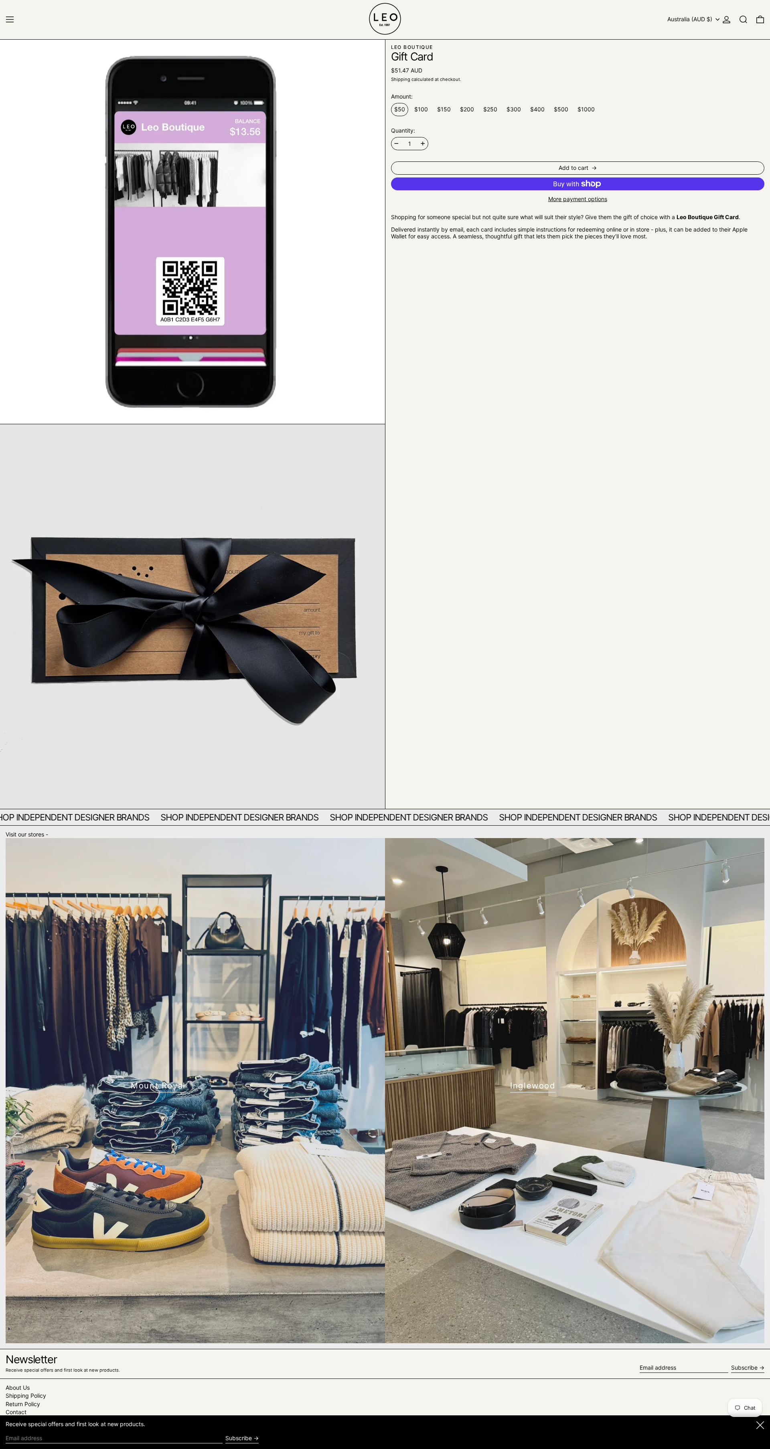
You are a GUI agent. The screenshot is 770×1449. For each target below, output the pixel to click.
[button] (743, 19)
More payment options (577, 199)
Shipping (400, 79)
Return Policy (23, 1404)
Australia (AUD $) (690, 19)
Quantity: (403, 130)
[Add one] (423, 143)
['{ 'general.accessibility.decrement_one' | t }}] (396, 143)
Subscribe (744, 1367)
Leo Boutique (412, 47)
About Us (18, 1387)
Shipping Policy (26, 1395)
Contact (16, 1412)
